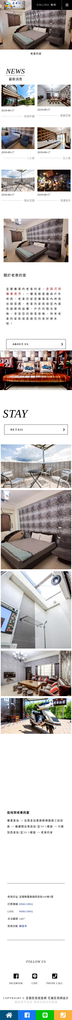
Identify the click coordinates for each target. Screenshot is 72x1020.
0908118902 (26, 904)
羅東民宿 (40, 1002)
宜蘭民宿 (32, 998)
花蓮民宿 (54, 998)
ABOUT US (20, 344)
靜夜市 (23, 926)
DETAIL (17, 429)
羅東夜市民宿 (24, 1002)
